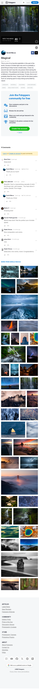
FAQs (4, 652)
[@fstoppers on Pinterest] (27, 658)
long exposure (31, 85)
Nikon (3, 87)
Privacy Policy (13, 671)
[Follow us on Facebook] (17, 658)
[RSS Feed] (32, 658)
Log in (20, 132)
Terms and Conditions (23, 671)
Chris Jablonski (8, 181)
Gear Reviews (6, 609)
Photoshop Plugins (8, 637)
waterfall (13, 85)
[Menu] (2, 2)
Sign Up (35, 2)
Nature (23, 87)
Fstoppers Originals (8, 612)
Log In (28, 2)
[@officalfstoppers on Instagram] (6, 658)
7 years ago (16, 181)
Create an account (15, 153)
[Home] (10, 2)
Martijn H (6, 208)
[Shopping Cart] (23, 2)
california (22, 85)
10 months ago (21, 217)
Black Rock (7, 159)
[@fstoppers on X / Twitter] (22, 658)
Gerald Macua (11, 53)
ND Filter (30, 87)
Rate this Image (8, 39)
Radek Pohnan (8, 229)
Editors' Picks (6, 619)
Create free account (19, 128)
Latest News (6, 607)
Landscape (5, 85)
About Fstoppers (7, 645)
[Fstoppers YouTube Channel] (11, 658)
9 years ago (14, 159)
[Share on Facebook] (32, 52)
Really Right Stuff (13, 87)
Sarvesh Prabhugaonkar (10, 218)
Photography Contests (9, 627)
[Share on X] (36, 52)
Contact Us (5, 647)
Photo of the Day (7, 622)
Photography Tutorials (9, 635)
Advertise (5, 650)
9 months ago (16, 249)
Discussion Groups (8, 624)
